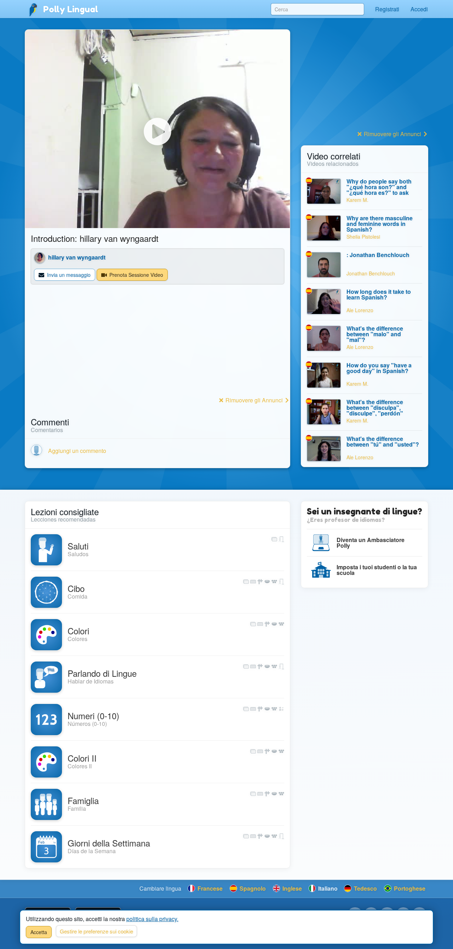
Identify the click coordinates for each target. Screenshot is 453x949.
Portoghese (408, 888)
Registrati (387, 9)
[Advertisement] (157, 345)
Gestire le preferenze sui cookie (96, 931)
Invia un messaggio (68, 274)
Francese (209, 888)
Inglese (291, 888)
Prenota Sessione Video (135, 274)
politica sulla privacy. (152, 919)
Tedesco (364, 888)
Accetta (38, 932)
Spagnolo (252, 888)
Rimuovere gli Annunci (254, 400)
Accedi (419, 9)
